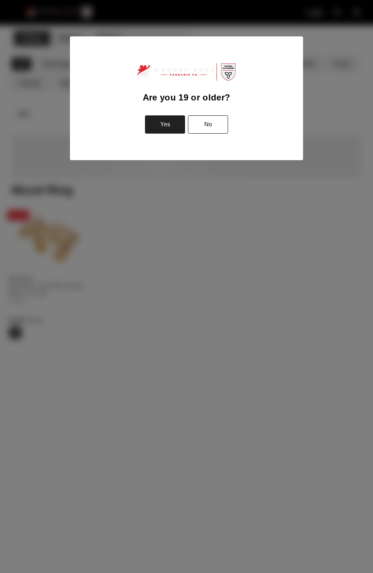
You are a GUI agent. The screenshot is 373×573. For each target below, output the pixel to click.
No (208, 124)
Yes (165, 124)
